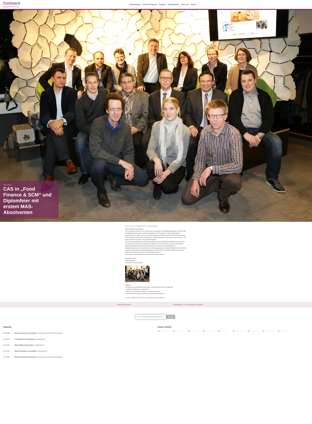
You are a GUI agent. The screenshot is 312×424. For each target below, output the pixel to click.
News (9, 185)
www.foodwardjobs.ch (158, 293)
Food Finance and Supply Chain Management (151, 297)
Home (5, 185)
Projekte (162, 4)
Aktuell (193, 4)
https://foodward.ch (130, 235)
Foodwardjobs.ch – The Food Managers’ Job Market (188, 304)
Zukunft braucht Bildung (124, 304)
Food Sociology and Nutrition (138, 291)
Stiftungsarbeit (173, 4)
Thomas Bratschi (152, 226)
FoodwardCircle (130, 287)
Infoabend (129, 289)
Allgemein (134, 297)
